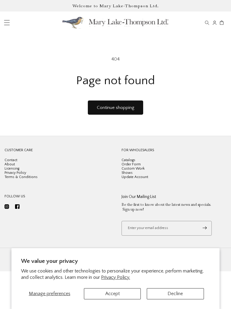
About (10, 164)
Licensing (12, 168)
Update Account (135, 177)
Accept (112, 293)
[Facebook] (17, 206)
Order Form (131, 164)
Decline (175, 293)
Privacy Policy (15, 173)
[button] (207, 23)
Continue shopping (115, 107)
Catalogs (128, 160)
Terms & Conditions (21, 177)
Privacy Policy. (115, 277)
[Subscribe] (204, 228)
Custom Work (133, 168)
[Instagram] (7, 206)
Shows (127, 173)
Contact (11, 160)
